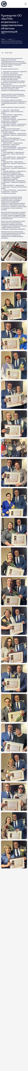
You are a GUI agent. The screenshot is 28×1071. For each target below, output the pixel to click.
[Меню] (25, 4)
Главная (3, 39)
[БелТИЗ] (4, 4)
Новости (10, 39)
